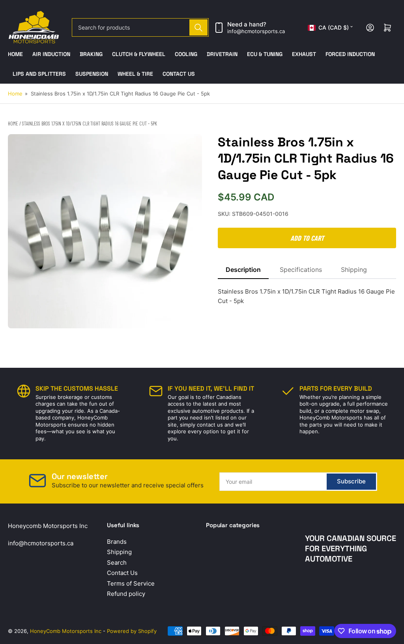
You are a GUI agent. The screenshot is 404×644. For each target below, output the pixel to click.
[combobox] (140, 27)
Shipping (354, 269)
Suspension (91, 73)
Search (117, 562)
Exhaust (304, 54)
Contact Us (179, 73)
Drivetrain (222, 54)
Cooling (186, 54)
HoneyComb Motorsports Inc (65, 631)
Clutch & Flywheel (138, 54)
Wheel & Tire (135, 73)
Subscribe (351, 481)
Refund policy (126, 593)
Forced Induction (350, 54)
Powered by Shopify (132, 631)
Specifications (301, 269)
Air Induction (51, 54)
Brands (117, 541)
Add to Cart (307, 238)
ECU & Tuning (264, 54)
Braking (91, 54)
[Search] (198, 27)
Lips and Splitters (39, 73)
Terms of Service (131, 583)
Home (15, 54)
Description (243, 269)
